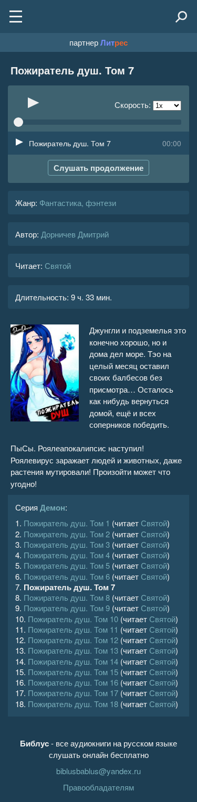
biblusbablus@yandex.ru (98, 770)
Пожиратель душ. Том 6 (67, 576)
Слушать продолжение (98, 168)
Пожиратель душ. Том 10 (73, 618)
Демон (52, 507)
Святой (58, 265)
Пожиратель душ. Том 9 (67, 607)
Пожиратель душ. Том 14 (73, 661)
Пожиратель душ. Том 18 (73, 703)
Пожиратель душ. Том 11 (73, 629)
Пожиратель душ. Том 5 (67, 565)
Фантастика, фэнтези (77, 202)
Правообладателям (98, 787)
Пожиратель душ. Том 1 (67, 522)
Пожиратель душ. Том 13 (73, 650)
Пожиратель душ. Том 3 (67, 544)
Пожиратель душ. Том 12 (73, 639)
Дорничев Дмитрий (75, 234)
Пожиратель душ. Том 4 (67, 554)
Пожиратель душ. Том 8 (67, 597)
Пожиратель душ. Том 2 (67, 533)
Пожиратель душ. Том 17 (73, 692)
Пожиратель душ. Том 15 (73, 671)
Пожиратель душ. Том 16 (73, 682)
